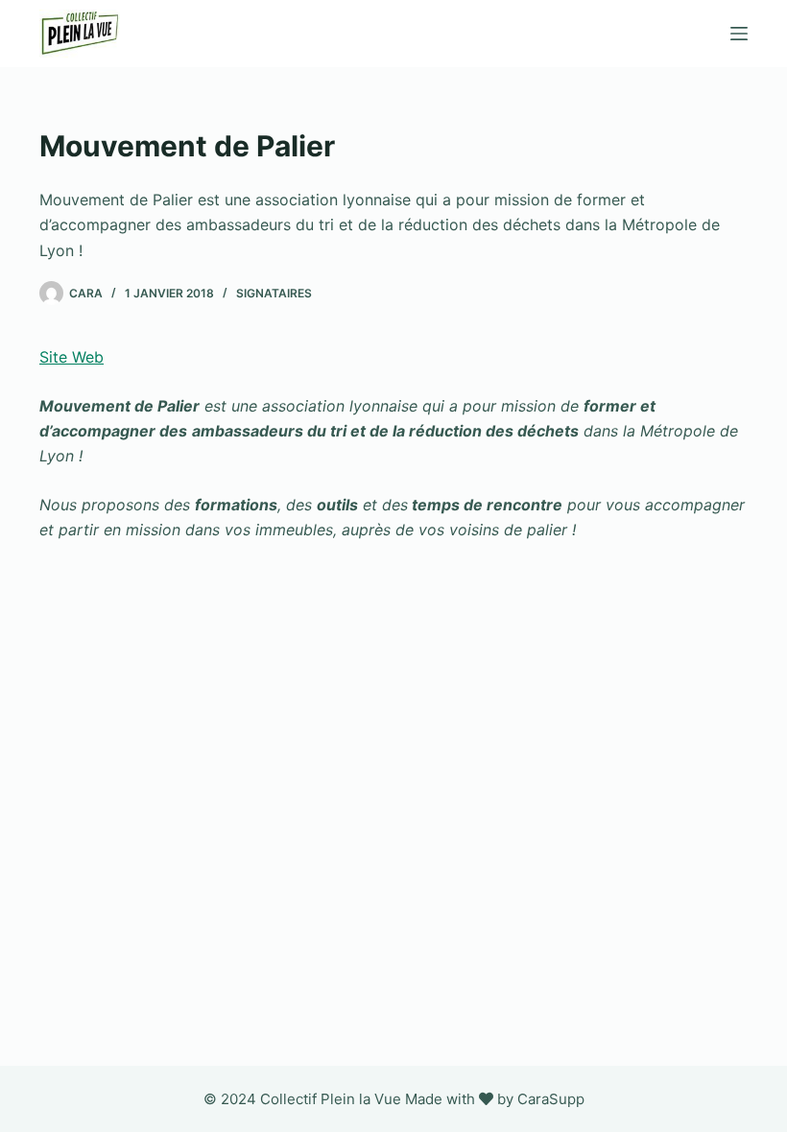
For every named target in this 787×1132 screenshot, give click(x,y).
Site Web (71, 356)
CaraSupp (550, 1099)
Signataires (274, 293)
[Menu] (739, 33)
